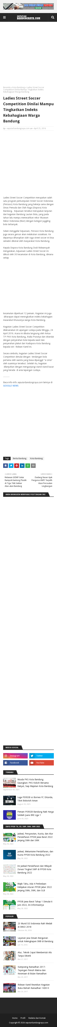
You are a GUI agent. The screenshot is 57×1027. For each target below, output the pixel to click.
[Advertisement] (28, 55)
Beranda (6, 87)
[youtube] (41, 762)
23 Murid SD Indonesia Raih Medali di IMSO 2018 (35, 925)
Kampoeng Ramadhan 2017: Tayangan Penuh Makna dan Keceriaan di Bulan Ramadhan (32, 970)
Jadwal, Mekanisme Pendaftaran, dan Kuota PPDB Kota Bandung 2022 (35, 853)
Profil (23, 1018)
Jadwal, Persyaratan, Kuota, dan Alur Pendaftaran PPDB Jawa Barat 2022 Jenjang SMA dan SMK (35, 837)
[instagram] (15, 755)
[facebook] (15, 762)
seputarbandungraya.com (18, 128)
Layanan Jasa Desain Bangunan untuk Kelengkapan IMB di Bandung (35, 940)
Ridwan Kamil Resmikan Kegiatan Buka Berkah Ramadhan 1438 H (34, 986)
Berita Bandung (19, 458)
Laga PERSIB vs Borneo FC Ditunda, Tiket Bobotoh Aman (35, 799)
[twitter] (41, 755)
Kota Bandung (18, 87)
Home (14, 1018)
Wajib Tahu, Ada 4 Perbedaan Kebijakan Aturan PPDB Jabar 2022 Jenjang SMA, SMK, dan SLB (34, 887)
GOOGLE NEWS (11, 385)
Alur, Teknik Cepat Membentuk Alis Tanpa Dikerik (35, 954)
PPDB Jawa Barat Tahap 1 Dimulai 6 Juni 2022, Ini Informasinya (34, 903)
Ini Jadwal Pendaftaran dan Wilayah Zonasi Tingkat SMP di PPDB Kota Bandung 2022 (34, 869)
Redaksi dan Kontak (37, 1018)
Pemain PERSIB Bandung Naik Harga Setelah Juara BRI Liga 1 (35, 813)
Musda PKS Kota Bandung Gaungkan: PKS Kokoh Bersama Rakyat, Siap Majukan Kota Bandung (35, 782)
